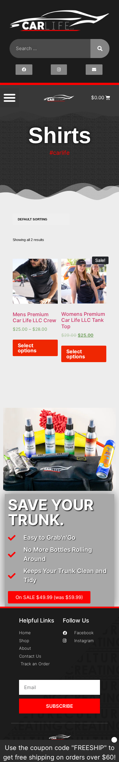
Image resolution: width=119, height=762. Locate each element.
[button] (9, 97)
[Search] (99, 48)
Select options (27, 348)
